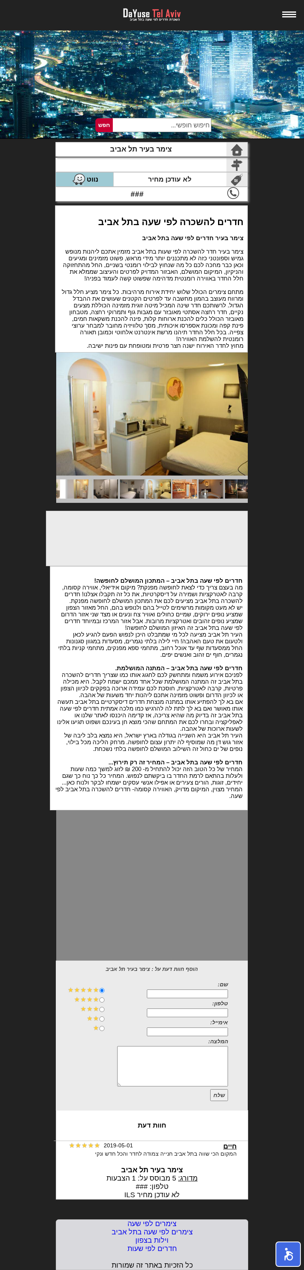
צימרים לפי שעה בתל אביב (152, 1232)
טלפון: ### (152, 1186)
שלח (219, 1095)
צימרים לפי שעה (152, 1224)
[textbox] (161, 125)
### (137, 194)
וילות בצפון (152, 1240)
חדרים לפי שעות (152, 1249)
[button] (288, 1254)
